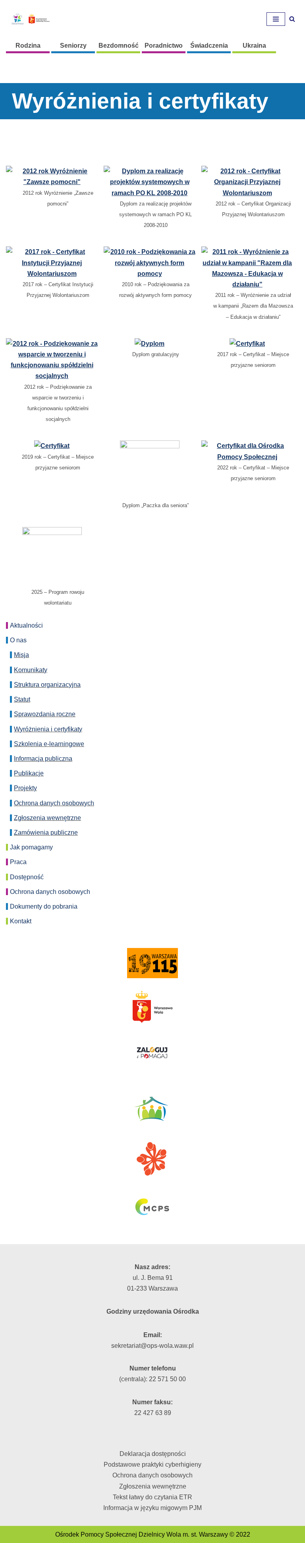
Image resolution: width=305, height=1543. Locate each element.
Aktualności (26, 625)
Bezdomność (118, 45)
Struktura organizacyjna (47, 684)
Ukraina (254, 45)
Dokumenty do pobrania (43, 906)
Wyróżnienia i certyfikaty (48, 729)
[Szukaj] (292, 19)
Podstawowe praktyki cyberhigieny (152, 1464)
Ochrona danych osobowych (54, 803)
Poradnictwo (164, 45)
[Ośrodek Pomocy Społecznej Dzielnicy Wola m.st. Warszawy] (30, 19)
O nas (18, 640)
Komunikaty (30, 670)
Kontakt (20, 921)
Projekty (25, 788)
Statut (22, 699)
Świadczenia (209, 45)
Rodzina (28, 45)
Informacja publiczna (43, 758)
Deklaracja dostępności (153, 1453)
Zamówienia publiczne (46, 832)
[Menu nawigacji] (275, 19)
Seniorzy (73, 45)
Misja (21, 654)
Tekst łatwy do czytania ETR (152, 1497)
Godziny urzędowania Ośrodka (152, 1311)
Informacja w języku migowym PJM (152, 1507)
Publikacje (29, 773)
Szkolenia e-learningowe (49, 743)
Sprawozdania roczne (44, 714)
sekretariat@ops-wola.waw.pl (152, 1345)
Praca (18, 862)
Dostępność (27, 877)
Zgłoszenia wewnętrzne (47, 817)
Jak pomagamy (31, 847)
